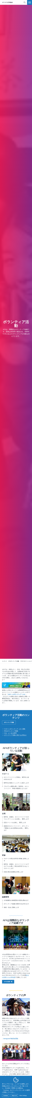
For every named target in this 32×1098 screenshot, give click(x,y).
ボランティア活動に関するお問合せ (15, 735)
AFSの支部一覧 (8, 981)
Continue (5, 1095)
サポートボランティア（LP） (17, 694)
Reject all (14, 1095)
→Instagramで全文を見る (10, 1038)
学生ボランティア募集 (11, 731)
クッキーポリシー (14, 1086)
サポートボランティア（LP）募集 (14, 729)
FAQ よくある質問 (10, 733)
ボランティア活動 (9, 722)
